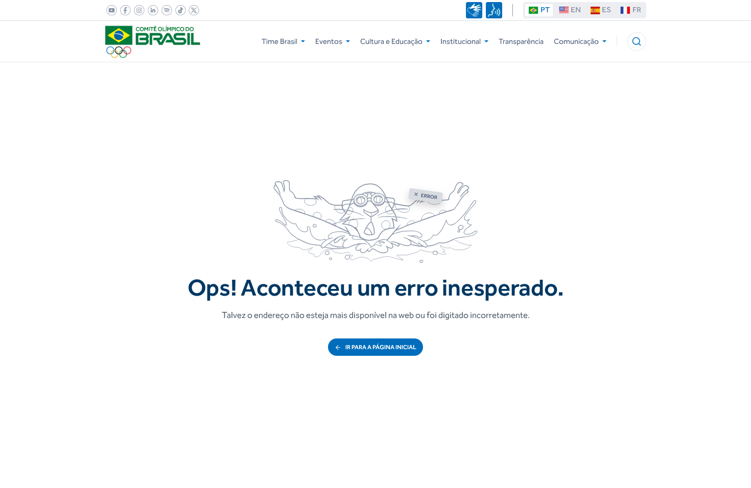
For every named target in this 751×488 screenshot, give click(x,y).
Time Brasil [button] (279, 41)
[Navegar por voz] (494, 10)
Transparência (521, 41)
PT (545, 9)
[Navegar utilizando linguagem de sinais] (474, 10)
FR (636, 9)
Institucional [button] (460, 41)
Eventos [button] (328, 41)
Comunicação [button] (576, 41)
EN (576, 9)
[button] (636, 41)
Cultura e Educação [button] (391, 41)
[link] (110, 10)
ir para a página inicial (380, 347)
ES (606, 9)
